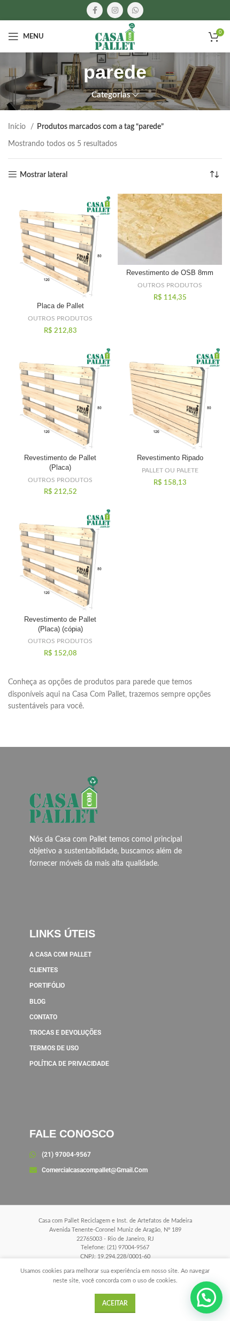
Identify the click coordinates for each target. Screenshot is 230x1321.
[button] (206, 1297)
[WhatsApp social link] (135, 10)
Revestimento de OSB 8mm (169, 273)
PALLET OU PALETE (170, 470)
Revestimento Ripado (170, 458)
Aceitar (115, 1303)
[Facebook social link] (95, 10)
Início (18, 127)
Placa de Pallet (60, 306)
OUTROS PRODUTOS (60, 318)
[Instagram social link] (115, 10)
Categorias (111, 95)
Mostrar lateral (43, 175)
